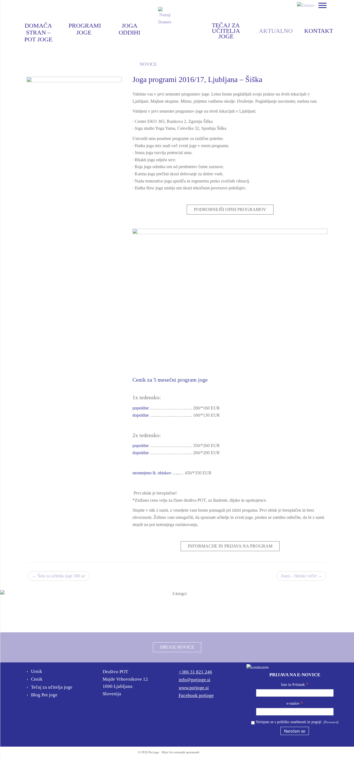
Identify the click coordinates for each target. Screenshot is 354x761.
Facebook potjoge (196, 695)
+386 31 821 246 (195, 672)
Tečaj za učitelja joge (226, 27)
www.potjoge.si (194, 687)
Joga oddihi (129, 26)
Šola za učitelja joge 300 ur (58, 576)
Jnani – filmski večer (301, 576)
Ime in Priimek (294, 684)
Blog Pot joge (186, 64)
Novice (148, 64)
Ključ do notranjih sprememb (180, 752)
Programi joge (85, 26)
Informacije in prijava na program (230, 546)
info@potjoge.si (194, 679)
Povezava (331, 722)
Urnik (36, 671)
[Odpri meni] (322, 6)
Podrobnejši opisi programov (230, 209)
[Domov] (306, 4)
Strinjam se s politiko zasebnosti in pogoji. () (297, 722)
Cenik (37, 679)
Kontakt (318, 31)
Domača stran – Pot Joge (38, 26)
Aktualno (276, 31)
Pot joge (154, 752)
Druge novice (177, 647)
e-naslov (295, 703)
